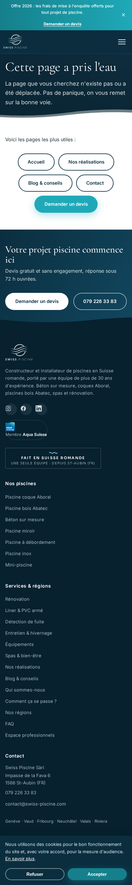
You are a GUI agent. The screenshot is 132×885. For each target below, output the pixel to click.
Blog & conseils (45, 183)
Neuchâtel (66, 821)
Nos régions (18, 712)
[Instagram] (11, 409)
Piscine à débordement (30, 542)
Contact (95, 183)
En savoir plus (20, 858)
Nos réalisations (86, 162)
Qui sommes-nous (25, 690)
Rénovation (17, 599)
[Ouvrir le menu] (122, 42)
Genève (12, 821)
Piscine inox (18, 553)
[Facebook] (26, 409)
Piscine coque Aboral (28, 497)
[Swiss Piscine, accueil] (15, 42)
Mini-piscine (18, 565)
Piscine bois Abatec (26, 508)
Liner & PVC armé (24, 610)
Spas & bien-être (23, 655)
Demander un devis (62, 23)
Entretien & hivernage (28, 633)
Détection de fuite (24, 622)
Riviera (101, 821)
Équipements (19, 644)
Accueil (36, 162)
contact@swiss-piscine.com (35, 804)
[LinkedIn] (41, 409)
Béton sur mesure (24, 519)
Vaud (28, 821)
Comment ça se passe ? (31, 701)
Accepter (97, 874)
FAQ (9, 724)
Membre (26, 434)
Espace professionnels (30, 735)
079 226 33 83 (100, 301)
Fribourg (45, 821)
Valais (85, 821)
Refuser (34, 874)
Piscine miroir (20, 531)
